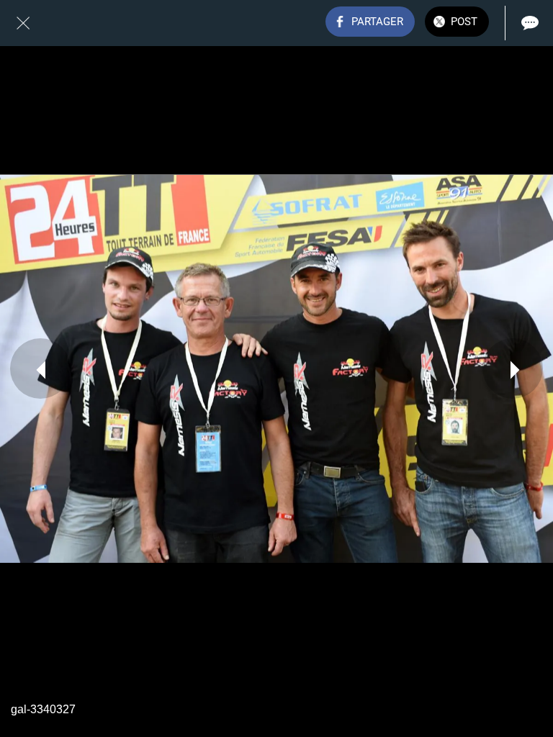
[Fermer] (23, 23)
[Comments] (530, 23)
